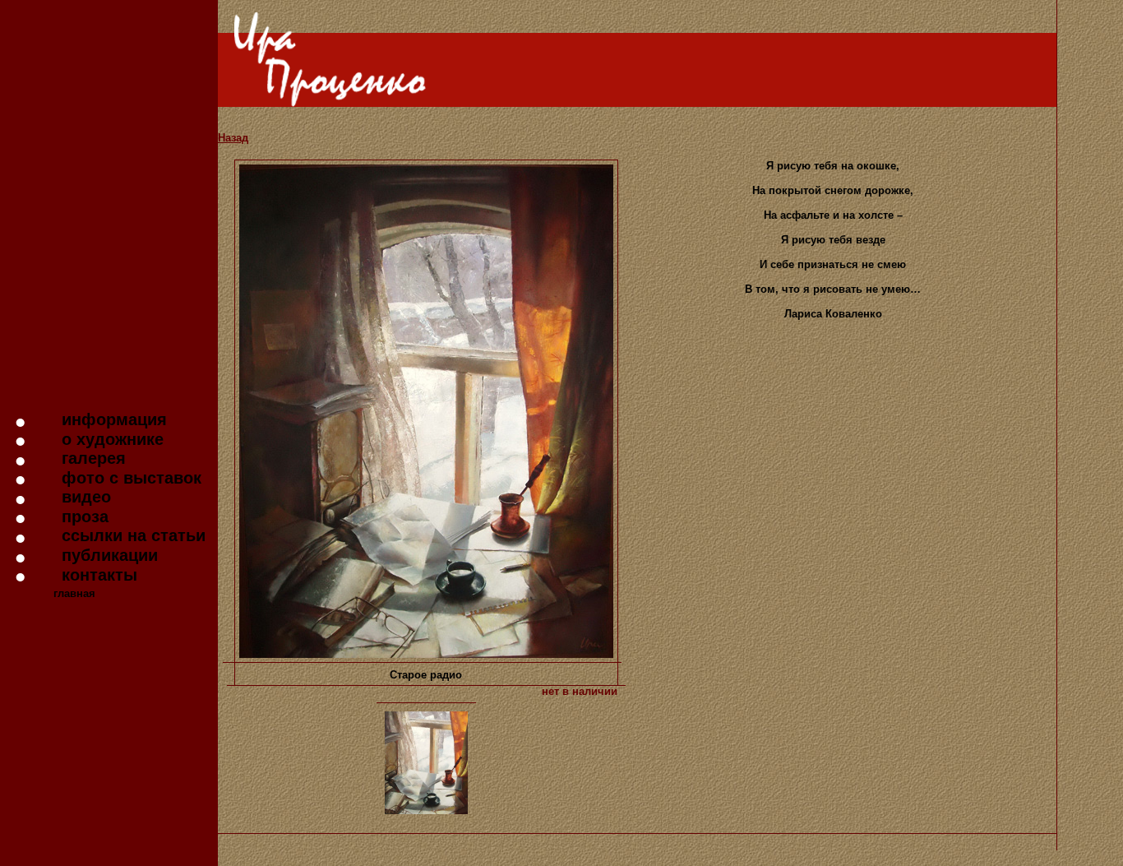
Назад (233, 138)
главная (74, 593)
